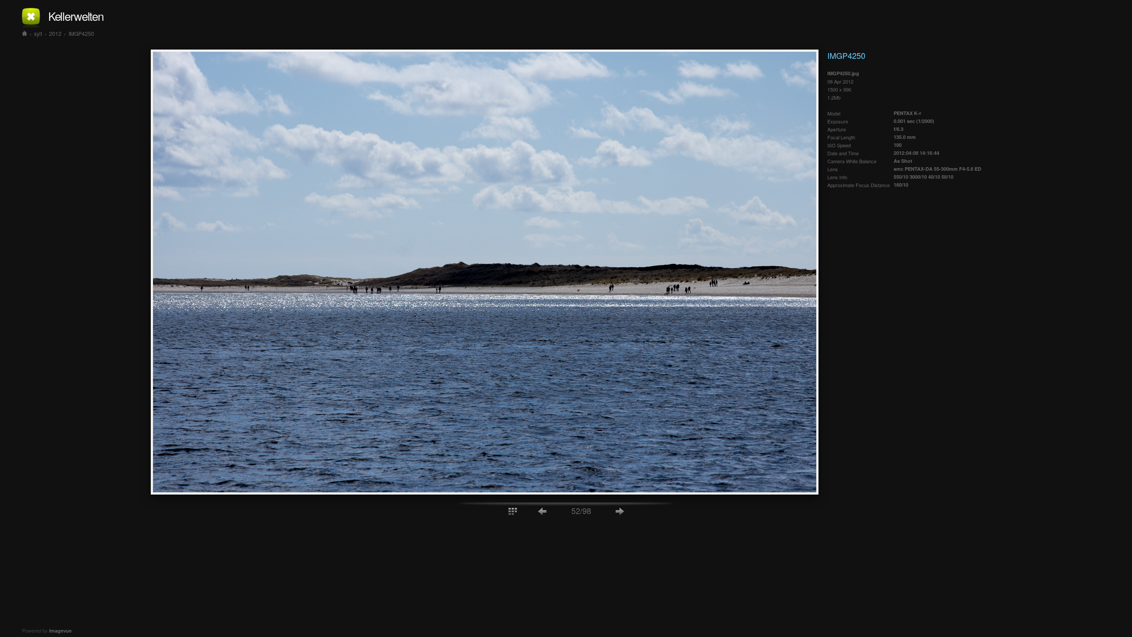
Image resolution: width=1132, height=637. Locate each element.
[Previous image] (542, 511)
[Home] (24, 33)
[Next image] (620, 511)
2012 (55, 33)
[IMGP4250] (484, 491)
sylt (38, 33)
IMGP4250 (81, 33)
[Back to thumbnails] (512, 511)
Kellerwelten (75, 16)
